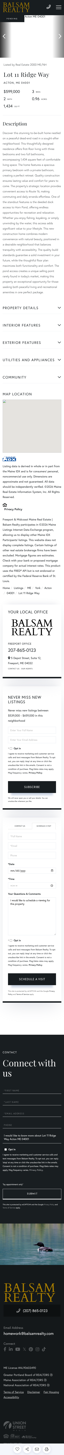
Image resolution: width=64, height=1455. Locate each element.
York (38, 588)
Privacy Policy (13, 509)
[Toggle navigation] (58, 7)
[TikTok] (44, 1349)
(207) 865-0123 (35, 1310)
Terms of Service (22, 994)
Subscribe (32, 787)
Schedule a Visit (43, 826)
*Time (11, 879)
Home (6, 588)
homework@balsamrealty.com (29, 1333)
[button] (6, 36)
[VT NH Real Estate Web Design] (32, 1426)
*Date (11, 864)
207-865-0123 (22, 650)
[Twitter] (24, 1349)
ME (29, 588)
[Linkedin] (11, 1349)
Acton (48, 588)
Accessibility (11, 1397)
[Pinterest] (31, 1349)
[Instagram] (37, 1349)
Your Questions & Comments (24, 893)
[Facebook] (5, 1349)
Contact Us (13, 669)
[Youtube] (17, 1349)
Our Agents (27, 669)
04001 (10, 593)
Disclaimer (33, 1392)
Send (32, 1194)
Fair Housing (51, 1392)
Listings (18, 588)
